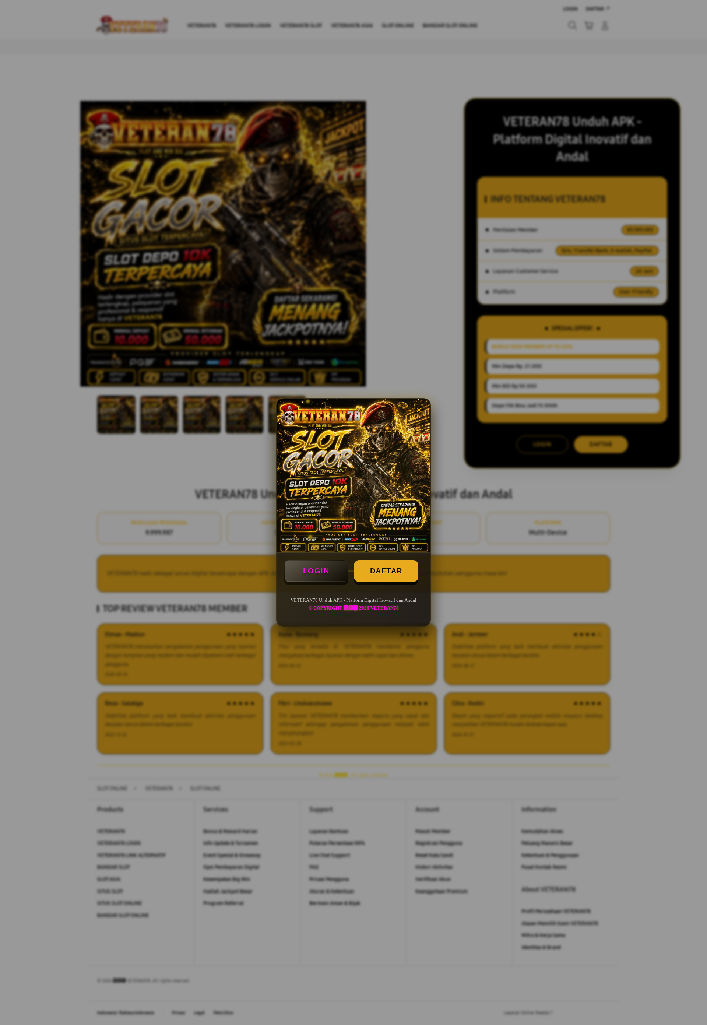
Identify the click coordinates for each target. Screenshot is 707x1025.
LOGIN (316, 571)
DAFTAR (386, 571)
